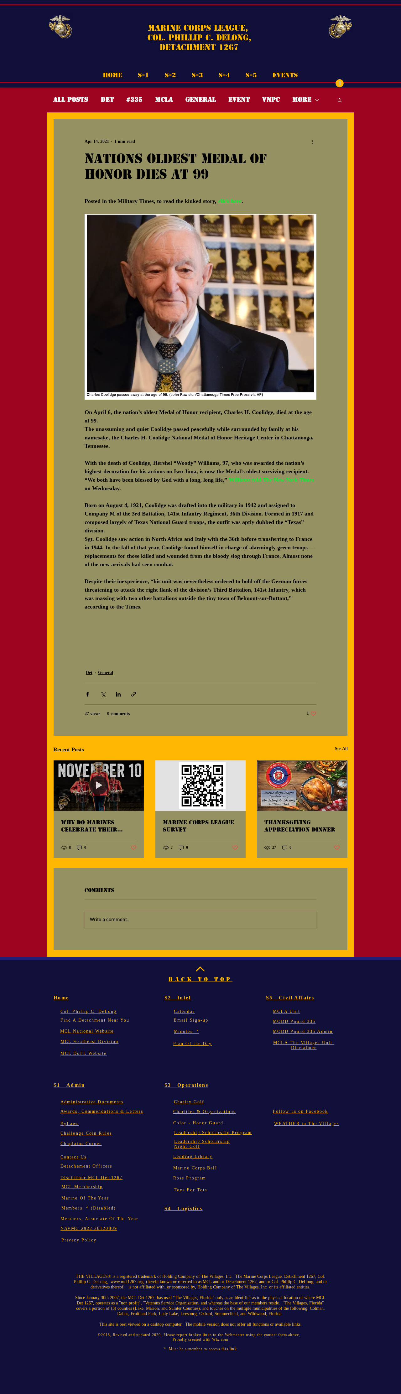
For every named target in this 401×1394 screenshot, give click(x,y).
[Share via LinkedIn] (118, 694)
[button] (340, 83)
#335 (134, 100)
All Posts (70, 100)
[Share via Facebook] (88, 694)
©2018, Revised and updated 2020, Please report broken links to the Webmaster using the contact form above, (200, 1335)
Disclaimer (304, 1047)
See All (341, 748)
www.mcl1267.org (127, 1281)
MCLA (164, 100)
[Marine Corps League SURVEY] (200, 785)
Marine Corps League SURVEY (198, 826)
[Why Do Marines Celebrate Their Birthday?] (99, 785)
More (301, 100)
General (200, 100)
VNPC (271, 100)
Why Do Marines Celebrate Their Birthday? (89, 826)
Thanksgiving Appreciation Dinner (299, 826)
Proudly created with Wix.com (200, 1339)
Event (239, 100)
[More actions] (312, 141)
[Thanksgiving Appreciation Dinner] (302, 785)
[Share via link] (134, 694)
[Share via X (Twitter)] (103, 694)
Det (107, 100)
